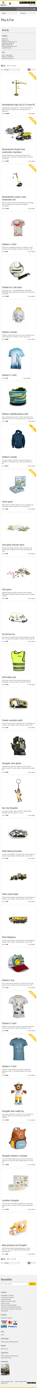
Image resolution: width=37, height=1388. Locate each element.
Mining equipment (6, 1299)
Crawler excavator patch (12, 720)
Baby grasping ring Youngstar (14, 1245)
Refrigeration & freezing (7, 1295)
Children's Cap (8, 980)
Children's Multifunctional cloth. (15, 414)
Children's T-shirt (9, 244)
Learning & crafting (8, 43)
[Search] (34, 9)
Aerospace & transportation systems (11, 1307)
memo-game (7, 501)
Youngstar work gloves (11, 763)
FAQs (2, 1334)
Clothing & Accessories (9, 46)
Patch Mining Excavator (12, 851)
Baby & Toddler (7, 45)
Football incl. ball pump (12, 287)
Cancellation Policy (6, 1357)
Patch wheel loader (10, 894)
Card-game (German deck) (13, 544)
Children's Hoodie (9, 332)
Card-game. (7, 589)
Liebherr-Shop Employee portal (9, 1341)
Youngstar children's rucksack (14, 1155)
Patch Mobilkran (9, 937)
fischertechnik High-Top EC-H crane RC (18, 104)
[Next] (34, 69)
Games (4, 38)
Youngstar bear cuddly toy (13, 1111)
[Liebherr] (27, 2)
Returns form (4, 1349)
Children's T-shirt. (9, 375)
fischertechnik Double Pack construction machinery (13, 150)
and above (8, 58)
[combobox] (26, 9)
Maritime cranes (5, 1303)
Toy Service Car (8, 634)
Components (4, 1311)
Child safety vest (9, 677)
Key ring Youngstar (10, 808)
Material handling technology (9, 1305)
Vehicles (5, 40)
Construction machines (7, 1297)
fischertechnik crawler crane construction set (14, 198)
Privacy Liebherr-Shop (7, 1381)
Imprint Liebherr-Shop (21, 1381)
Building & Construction (9, 41)
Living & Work (6, 48)
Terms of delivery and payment (9, 1356)
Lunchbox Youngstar (10, 1200)
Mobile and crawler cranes (8, 1301)
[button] (9, 13)
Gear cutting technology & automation (11, 1309)
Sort (2, 69)
